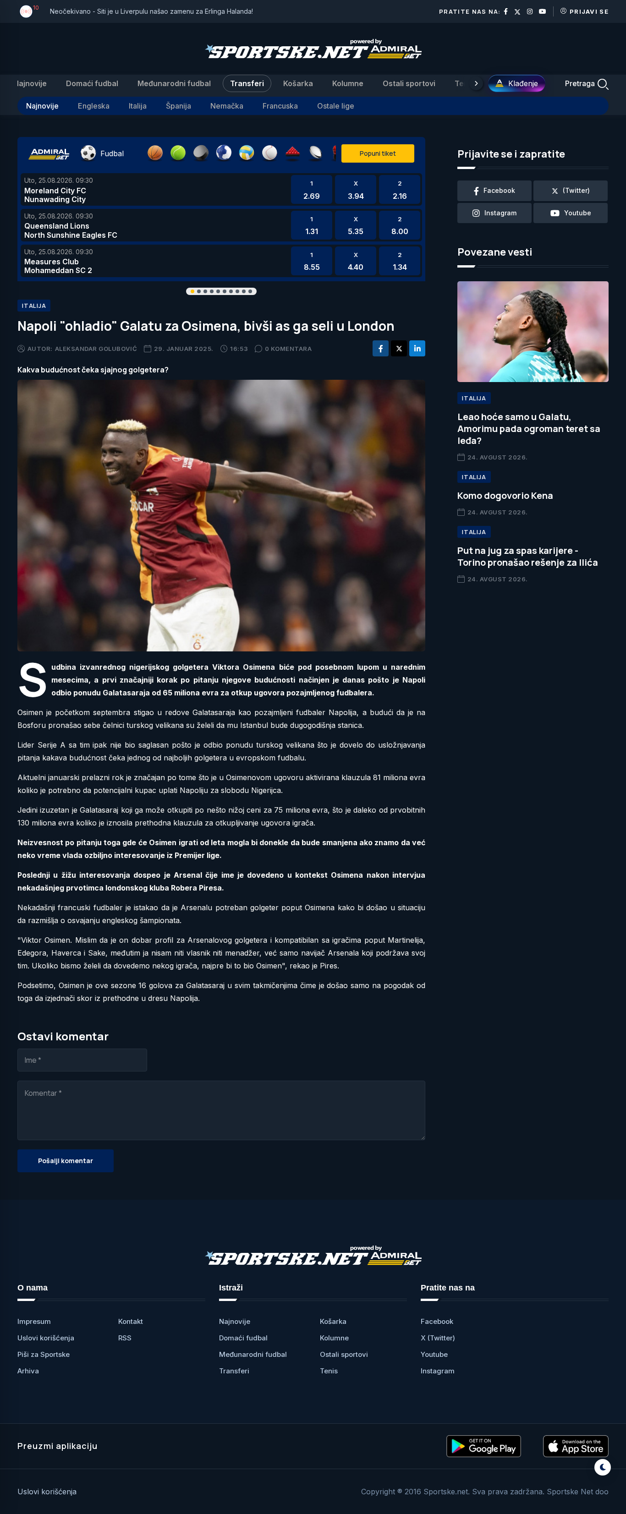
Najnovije (30, 83)
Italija (138, 105)
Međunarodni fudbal (174, 83)
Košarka (298, 83)
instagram (500, 213)
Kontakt (130, 1321)
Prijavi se (589, 11)
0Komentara (288, 348)
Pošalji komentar (65, 1160)
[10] (26, 11)
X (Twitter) (438, 1338)
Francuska (280, 105)
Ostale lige (335, 105)
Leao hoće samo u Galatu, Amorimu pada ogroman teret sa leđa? (528, 428)
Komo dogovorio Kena (505, 495)
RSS (125, 1338)
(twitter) (576, 190)
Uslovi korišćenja (45, 1338)
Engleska (94, 105)
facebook (499, 190)
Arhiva (28, 1370)
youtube (577, 213)
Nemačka (226, 105)
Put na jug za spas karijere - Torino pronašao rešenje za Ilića (527, 556)
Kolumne (347, 83)
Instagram (438, 1370)
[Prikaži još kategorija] (476, 83)
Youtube (434, 1354)
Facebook (437, 1321)
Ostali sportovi (409, 83)
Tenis (464, 83)
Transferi (247, 83)
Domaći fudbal (92, 83)
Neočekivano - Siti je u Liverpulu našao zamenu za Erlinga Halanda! (151, 11)
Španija (178, 105)
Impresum (34, 1321)
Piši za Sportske (43, 1354)
